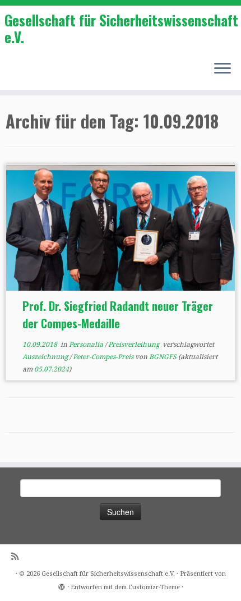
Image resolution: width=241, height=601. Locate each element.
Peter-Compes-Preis (104, 357)
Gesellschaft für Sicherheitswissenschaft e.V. (121, 29)
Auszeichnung (45, 357)
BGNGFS (163, 357)
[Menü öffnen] (222, 69)
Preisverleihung (134, 344)
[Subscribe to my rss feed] (17, 557)
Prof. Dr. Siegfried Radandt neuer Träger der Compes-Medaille (117, 314)
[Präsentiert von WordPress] (62, 585)
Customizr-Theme (154, 587)
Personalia (87, 344)
